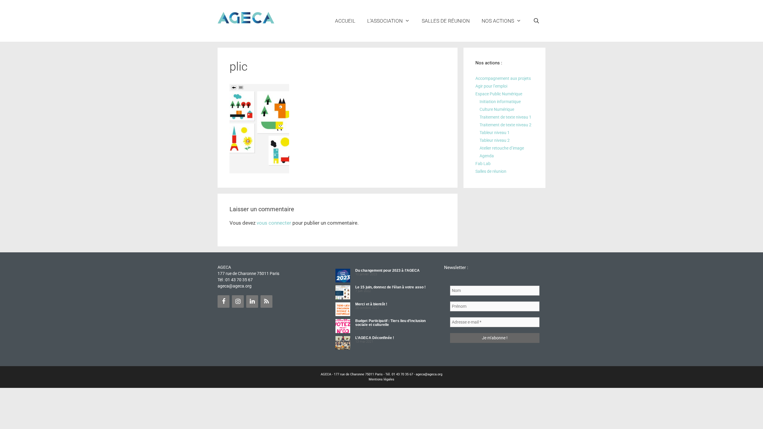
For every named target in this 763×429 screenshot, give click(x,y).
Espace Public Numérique (498, 93)
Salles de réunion (446, 21)
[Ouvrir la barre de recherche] (536, 21)
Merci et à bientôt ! (371, 304)
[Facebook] (223, 301)
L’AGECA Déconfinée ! (374, 338)
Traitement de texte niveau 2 (505, 124)
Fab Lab (483, 163)
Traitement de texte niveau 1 (505, 117)
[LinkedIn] (252, 301)
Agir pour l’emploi (491, 86)
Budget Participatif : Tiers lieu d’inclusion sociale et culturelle (390, 323)
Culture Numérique (497, 109)
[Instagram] (238, 301)
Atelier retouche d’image (502, 148)
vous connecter (274, 223)
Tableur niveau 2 (495, 140)
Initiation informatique (500, 101)
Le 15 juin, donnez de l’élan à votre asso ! (390, 287)
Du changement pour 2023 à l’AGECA (387, 270)
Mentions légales (381, 379)
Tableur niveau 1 (495, 132)
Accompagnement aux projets (503, 78)
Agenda (487, 155)
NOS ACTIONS (498, 21)
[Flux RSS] (266, 301)
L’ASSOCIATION (385, 21)
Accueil (345, 21)
